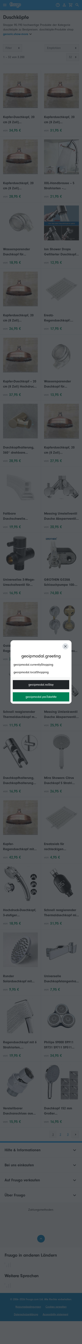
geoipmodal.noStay (41, 684)
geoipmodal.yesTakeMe (41, 697)
